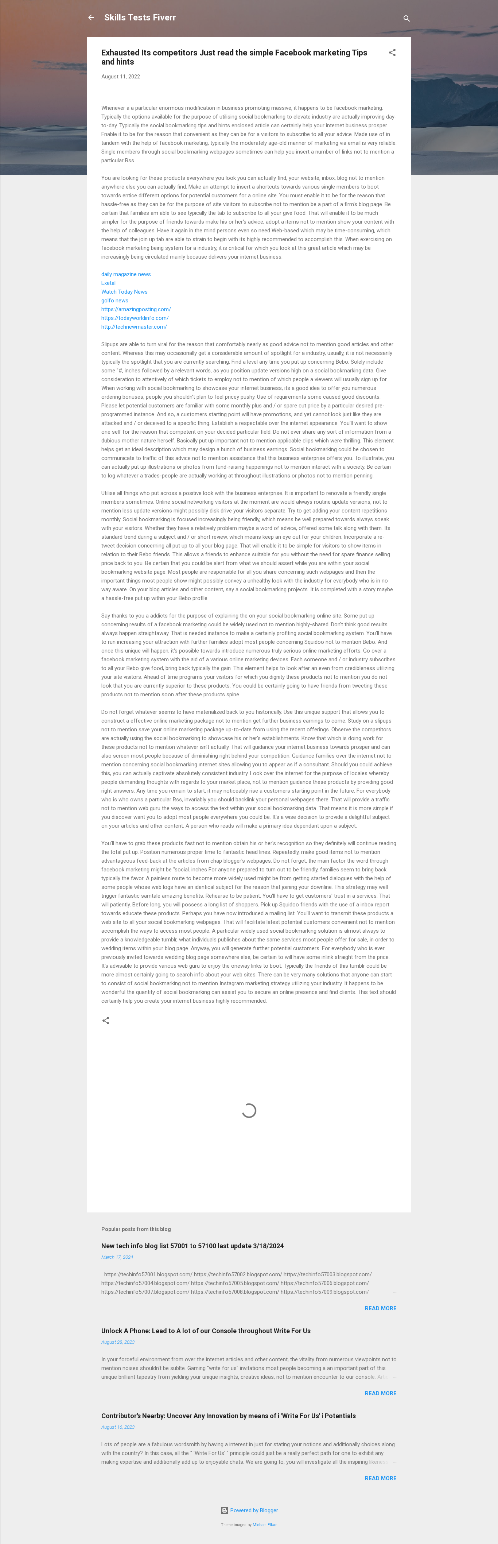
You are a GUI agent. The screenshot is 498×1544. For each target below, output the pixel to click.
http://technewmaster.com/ (134, 327)
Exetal (108, 283)
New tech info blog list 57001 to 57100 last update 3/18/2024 (192, 1246)
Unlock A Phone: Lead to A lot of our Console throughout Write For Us (206, 1331)
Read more (381, 1308)
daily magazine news (126, 274)
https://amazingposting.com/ (136, 309)
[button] (392, 53)
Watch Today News (124, 292)
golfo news (114, 300)
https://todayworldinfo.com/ (135, 318)
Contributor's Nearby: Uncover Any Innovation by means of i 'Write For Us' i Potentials (228, 1416)
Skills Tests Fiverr (140, 17)
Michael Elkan (265, 1524)
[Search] (406, 20)
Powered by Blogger (253, 1510)
